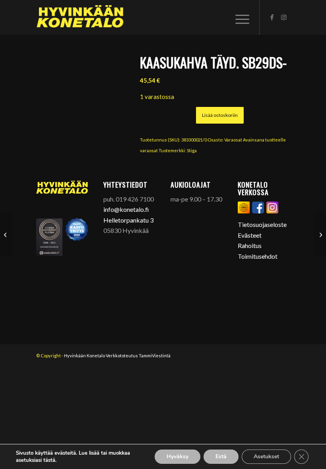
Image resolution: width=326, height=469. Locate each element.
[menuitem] (240, 17)
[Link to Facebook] (272, 17)
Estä (221, 456)
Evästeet (250, 235)
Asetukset (266, 456)
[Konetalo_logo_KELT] (80, 17)
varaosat (149, 150)
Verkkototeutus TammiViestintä (138, 355)
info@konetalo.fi (126, 209)
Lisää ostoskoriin (220, 115)
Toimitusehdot (257, 256)
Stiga (192, 150)
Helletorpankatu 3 (128, 220)
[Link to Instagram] (284, 17)
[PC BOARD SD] (6, 234)
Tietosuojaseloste (262, 224)
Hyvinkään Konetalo (84, 355)
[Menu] (240, 17)
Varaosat (233, 139)
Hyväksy (177, 456)
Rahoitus (250, 245)
